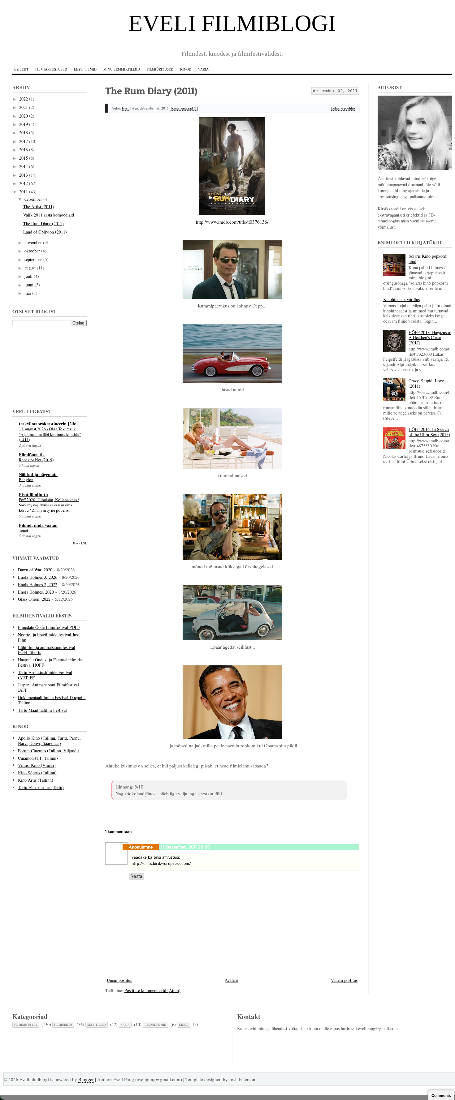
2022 (23, 99)
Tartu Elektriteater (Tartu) (41, 787)
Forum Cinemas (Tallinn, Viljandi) (48, 751)
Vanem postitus (344, 980)
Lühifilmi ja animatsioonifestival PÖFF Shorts (46, 649)
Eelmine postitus (343, 107)
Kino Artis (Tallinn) (35, 780)
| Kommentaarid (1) (184, 107)
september (33, 259)
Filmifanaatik (32, 454)
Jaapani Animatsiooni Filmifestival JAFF (48, 687)
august (30, 268)
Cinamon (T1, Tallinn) (38, 758)
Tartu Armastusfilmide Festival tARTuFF (45, 675)
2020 (23, 116)
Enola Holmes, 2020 (36, 592)
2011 (23, 192)
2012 (23, 183)
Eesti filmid (85, 69)
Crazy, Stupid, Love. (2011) (427, 383)
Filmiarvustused (51, 69)
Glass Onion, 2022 (34, 599)
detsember (33, 199)
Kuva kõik (80, 543)
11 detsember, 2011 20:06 (185, 846)
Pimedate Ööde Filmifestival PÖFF (49, 627)
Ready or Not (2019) (36, 459)
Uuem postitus (119, 980)
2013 (23, 175)
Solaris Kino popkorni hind (428, 258)
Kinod (185, 69)
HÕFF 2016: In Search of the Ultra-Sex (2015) (429, 431)
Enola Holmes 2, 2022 (37, 584)
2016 (23, 150)
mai (27, 293)
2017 (23, 141)
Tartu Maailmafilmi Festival (42, 710)
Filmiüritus (63, 1024)
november (33, 242)
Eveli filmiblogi (232, 23)
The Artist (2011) (38, 206)
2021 (23, 107)
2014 (23, 166)
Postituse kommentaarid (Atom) (152, 990)
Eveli (125, 107)
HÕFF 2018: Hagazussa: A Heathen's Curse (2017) (430, 337)
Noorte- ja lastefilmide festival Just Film (48, 637)
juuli (28, 276)
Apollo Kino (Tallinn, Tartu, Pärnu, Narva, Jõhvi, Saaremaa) (49, 740)
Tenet (23, 530)
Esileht (21, 69)
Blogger (86, 1079)
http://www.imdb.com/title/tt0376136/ (232, 222)
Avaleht (231, 980)
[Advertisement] (43, 366)
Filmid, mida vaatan (38, 525)
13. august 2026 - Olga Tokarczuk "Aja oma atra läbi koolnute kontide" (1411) (50, 434)
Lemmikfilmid (155, 1024)
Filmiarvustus (25, 1024)
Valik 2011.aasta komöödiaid (48, 215)
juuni (28, 285)
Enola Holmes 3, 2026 (37, 577)
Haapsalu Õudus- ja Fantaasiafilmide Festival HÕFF (50, 662)
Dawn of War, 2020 (35, 570)
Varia (203, 69)
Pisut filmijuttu (33, 494)
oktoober (32, 251)
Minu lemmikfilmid (121, 69)
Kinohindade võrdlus (401, 299)
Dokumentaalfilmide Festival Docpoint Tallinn (52, 700)
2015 (23, 158)
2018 (23, 132)
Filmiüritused (160, 69)
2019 (23, 124)
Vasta (136, 876)
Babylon (26, 479)
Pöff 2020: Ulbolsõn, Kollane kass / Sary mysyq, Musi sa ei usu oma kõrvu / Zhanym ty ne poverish (49, 505)
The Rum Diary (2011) (43, 223)
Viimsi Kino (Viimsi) (37, 765)
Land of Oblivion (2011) (45, 232)
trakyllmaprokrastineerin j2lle (47, 423)
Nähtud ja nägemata (38, 474)
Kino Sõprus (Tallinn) (37, 773)
